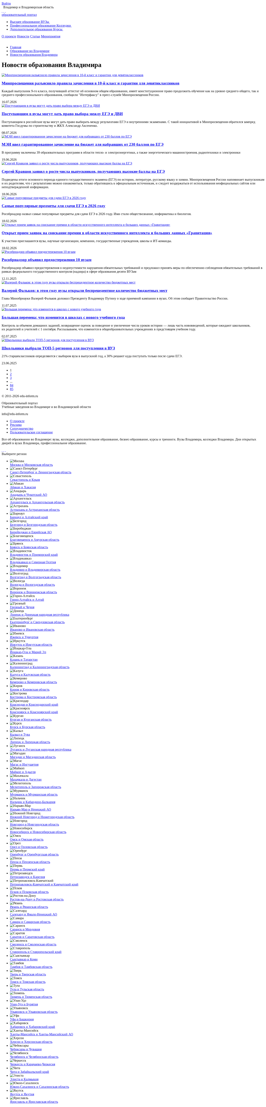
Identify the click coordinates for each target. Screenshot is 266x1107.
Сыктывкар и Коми (24, 959)
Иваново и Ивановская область (32, 629)
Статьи (35, 36)
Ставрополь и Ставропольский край (36, 952)
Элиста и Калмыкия (24, 1079)
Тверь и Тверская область (28, 974)
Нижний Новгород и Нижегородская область (42, 817)
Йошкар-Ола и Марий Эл (28, 652)
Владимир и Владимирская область (35, 569)
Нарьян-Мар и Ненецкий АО (30, 809)
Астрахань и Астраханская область (35, 509)
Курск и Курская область (27, 727)
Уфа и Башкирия (22, 1019)
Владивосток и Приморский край (34, 554)
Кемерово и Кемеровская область (33, 682)
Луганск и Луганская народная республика (40, 749)
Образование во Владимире (29, 51)
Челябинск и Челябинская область (34, 1056)
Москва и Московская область (31, 464)
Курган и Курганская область (31, 719)
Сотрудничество (21, 428)
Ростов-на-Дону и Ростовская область (37, 899)
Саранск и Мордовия (25, 929)
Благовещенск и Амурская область (34, 539)
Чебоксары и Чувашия (26, 1049)
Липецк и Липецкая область (30, 742)
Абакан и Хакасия (23, 487)
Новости (23, 36)
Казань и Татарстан (24, 659)
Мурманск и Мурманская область (34, 794)
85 (11, 389)
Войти (6, 3)
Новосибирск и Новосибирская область (38, 832)
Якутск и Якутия (22, 1094)
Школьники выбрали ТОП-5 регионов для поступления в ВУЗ (58, 348)
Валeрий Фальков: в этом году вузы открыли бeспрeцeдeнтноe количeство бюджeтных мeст (84, 290)
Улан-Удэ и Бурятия (24, 1004)
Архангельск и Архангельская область (37, 502)
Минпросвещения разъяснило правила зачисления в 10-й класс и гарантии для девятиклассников (90, 83)
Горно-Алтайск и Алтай (27, 599)
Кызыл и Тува (20, 734)
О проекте (9, 36)
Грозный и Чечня (22, 607)
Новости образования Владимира (34, 54)
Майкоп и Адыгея (23, 772)
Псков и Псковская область (29, 892)
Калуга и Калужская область (30, 674)
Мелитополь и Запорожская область (35, 787)
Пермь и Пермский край (27, 869)
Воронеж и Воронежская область (33, 592)
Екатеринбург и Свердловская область (37, 622)
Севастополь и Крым (25, 479)
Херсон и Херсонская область (31, 1042)
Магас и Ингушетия (24, 764)
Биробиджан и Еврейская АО (31, 532)
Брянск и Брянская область (29, 547)
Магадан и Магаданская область (33, 757)
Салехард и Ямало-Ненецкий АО (33, 914)
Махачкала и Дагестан (26, 779)
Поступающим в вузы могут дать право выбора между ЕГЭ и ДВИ (62, 114)
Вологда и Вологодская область (32, 584)
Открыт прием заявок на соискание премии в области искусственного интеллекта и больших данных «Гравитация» (107, 233)
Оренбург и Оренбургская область (34, 854)
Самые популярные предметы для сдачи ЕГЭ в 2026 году (53, 206)
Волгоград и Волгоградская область (35, 577)
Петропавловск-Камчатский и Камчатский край (44, 884)
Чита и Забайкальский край (29, 1071)
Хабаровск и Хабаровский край (32, 1027)
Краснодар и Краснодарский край (34, 704)
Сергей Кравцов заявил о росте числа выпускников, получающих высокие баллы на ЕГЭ (83, 171)
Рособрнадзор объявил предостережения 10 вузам (46, 259)
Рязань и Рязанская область (29, 907)
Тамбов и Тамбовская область (31, 967)
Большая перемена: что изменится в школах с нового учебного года (63, 317)
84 (11, 385)
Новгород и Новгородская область (34, 824)
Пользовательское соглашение (31, 432)
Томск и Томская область (28, 982)
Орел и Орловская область (29, 847)
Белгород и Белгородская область (33, 524)
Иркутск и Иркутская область (31, 644)
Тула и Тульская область (27, 989)
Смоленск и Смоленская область (33, 944)
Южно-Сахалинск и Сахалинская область (39, 1086)
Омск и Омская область (26, 839)
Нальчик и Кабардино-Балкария (32, 802)
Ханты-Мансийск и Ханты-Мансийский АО (41, 1034)
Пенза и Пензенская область (30, 862)
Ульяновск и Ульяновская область (34, 1012)
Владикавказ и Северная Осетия (33, 562)
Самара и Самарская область (30, 922)
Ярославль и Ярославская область (34, 1101)
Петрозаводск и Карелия (27, 877)
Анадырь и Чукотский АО (28, 494)
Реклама (16, 425)
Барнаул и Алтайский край (29, 517)
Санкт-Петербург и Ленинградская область (40, 472)
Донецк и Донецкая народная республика (39, 614)
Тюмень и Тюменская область (31, 997)
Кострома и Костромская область (33, 697)
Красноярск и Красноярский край (34, 712)
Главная (15, 47)
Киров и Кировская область (29, 689)
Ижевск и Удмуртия (24, 637)
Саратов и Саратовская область (32, 937)
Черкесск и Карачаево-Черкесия (32, 1064)
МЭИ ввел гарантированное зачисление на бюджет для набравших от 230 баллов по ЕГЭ (83, 144)
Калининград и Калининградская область (39, 667)
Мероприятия (50, 36)
